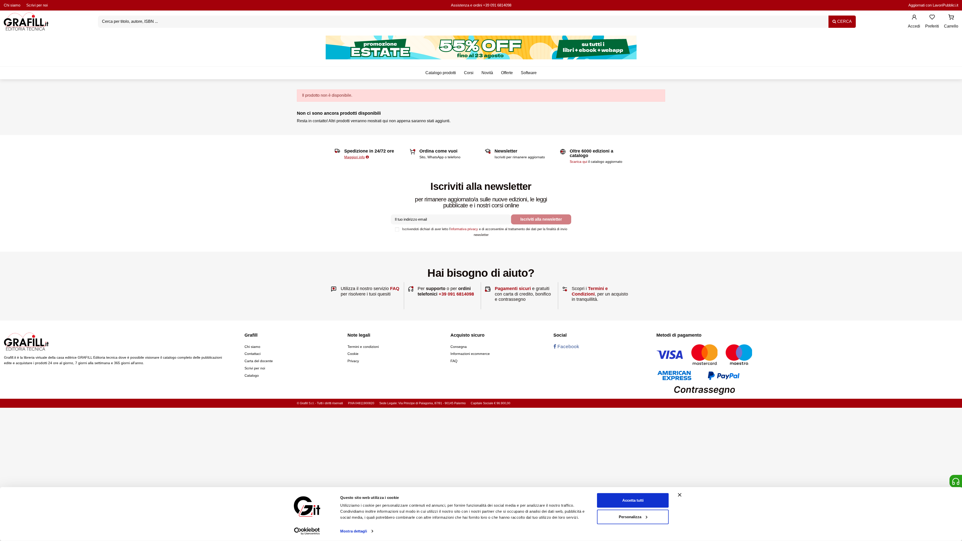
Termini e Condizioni (590, 291)
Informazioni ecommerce (470, 354)
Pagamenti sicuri (513, 288)
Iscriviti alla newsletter (541, 219)
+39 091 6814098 (497, 5)
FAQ (394, 288)
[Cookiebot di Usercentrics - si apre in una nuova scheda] (307, 531)
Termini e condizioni (363, 347)
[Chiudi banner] (679, 495)
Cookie (352, 354)
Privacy (353, 361)
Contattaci (253, 354)
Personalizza (630, 516)
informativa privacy (464, 229)
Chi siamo (12, 5)
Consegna (458, 347)
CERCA (844, 21)
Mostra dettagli (353, 531)
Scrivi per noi (37, 5)
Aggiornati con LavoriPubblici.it (933, 5)
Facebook (567, 346)
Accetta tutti (633, 500)
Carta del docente (259, 361)
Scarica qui (578, 162)
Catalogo (252, 375)
